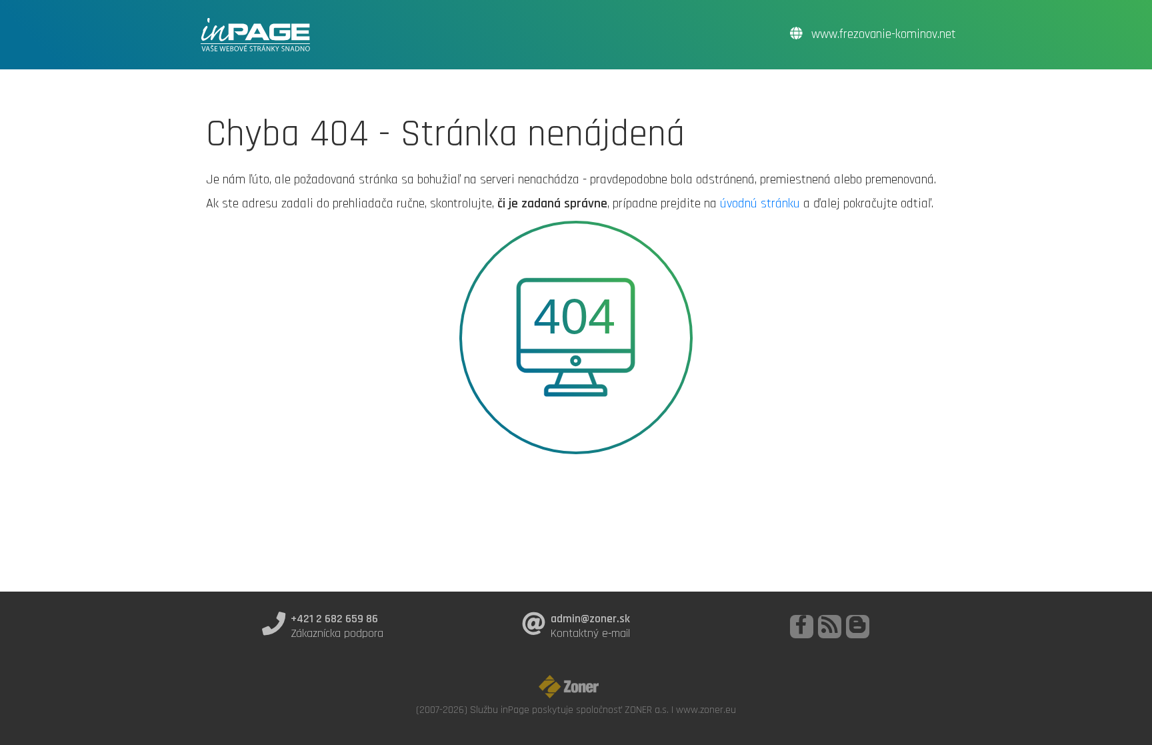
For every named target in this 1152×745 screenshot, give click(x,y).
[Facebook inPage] (801, 626)
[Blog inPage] (857, 626)
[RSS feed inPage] (829, 626)
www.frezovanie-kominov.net (882, 34)
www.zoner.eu (706, 709)
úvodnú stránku (760, 203)
